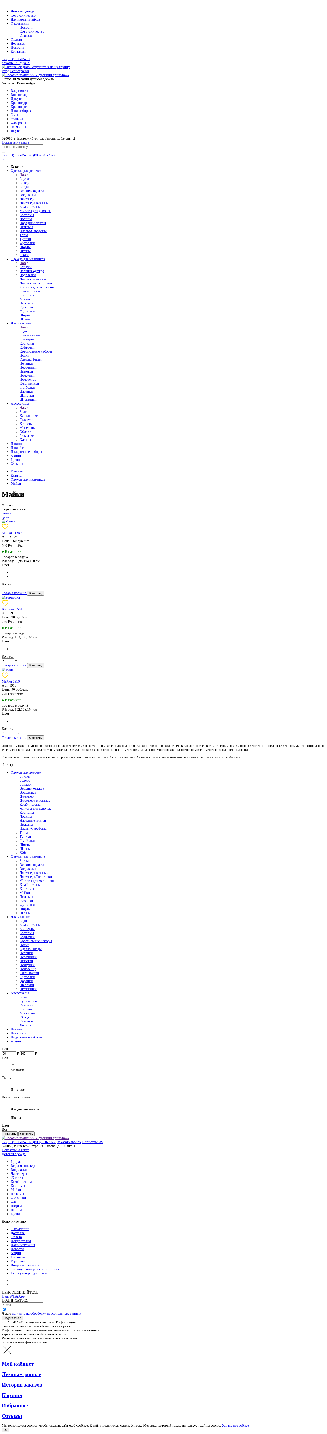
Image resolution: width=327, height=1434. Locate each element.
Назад (24, 175)
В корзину (35, 593)
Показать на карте (15, 142)
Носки (24, 355)
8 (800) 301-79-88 (43, 155)
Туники (25, 239)
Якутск (16, 131)
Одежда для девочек (26, 171)
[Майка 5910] (8, 670)
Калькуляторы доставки (29, 1273)
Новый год (19, 448)
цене (5, 517)
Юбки (24, 255)
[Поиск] (3, 152)
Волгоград (19, 95)
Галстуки (27, 419)
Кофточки (27, 347)
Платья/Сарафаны (33, 231)
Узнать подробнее (235, 1425)
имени (7, 513)
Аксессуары (20, 403)
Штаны (25, 251)
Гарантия (18, 1261)
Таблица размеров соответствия (35, 1269)
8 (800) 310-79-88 (43, 1142)
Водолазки (28, 195)
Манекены (28, 427)
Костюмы (27, 215)
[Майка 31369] (8, 521)
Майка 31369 (12, 533)
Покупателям (21, 1241)
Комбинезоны (30, 207)
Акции (16, 456)
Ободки (25, 431)
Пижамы (26, 227)
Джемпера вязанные (35, 203)
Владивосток (20, 91)
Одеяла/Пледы (31, 359)
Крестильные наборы (36, 351)
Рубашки (26, 307)
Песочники (28, 367)
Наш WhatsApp (13, 1296)
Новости (26, 27)
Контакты (18, 51)
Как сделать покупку (26, 1285)
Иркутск (17, 99)
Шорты (25, 247)
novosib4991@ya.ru (16, 63)
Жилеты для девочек (35, 211)
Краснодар (19, 103)
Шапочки (27, 395)
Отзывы (26, 35)
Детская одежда (22, 11)
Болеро (25, 183)
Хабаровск (19, 123)
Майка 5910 (11, 681)
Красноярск (19, 107)
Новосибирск (21, 111)
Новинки (18, 444)
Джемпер (27, 199)
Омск (15, 115)
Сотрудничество (23, 15)
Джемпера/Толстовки (36, 283)
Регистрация (19, 71)
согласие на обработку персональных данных (46, 1313)
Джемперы (19, 1174)
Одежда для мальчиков (28, 259)
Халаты (25, 440)
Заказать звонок (69, 1142)
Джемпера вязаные (34, 279)
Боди (23, 331)
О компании (20, 23)
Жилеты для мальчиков (37, 287)
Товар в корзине (14, 593)
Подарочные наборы (26, 452)
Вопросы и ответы (25, 1265)
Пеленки (26, 363)
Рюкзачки (27, 435)
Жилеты (17, 1178)
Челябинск (19, 127)
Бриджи (26, 187)
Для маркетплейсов (25, 19)
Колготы (26, 423)
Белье (24, 411)
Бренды (16, 460)
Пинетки (26, 371)
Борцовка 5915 (13, 609)
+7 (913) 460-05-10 (16, 59)
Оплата (16, 39)
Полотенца (28, 379)
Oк (5, 1430)
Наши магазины (23, 1245)
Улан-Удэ (17, 119)
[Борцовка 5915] (11, 597)
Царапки (26, 391)
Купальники (29, 415)
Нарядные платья (33, 223)
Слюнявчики (29, 383)
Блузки (25, 179)
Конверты (27, 339)
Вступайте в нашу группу (50, 67)
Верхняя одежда (32, 191)
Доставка (18, 43)
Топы (24, 235)
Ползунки (27, 375)
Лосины (26, 219)
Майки (25, 299)
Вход (5, 71)
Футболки (27, 243)
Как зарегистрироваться (29, 1281)
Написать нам (92, 1142)
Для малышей (21, 323)
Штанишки (28, 399)
